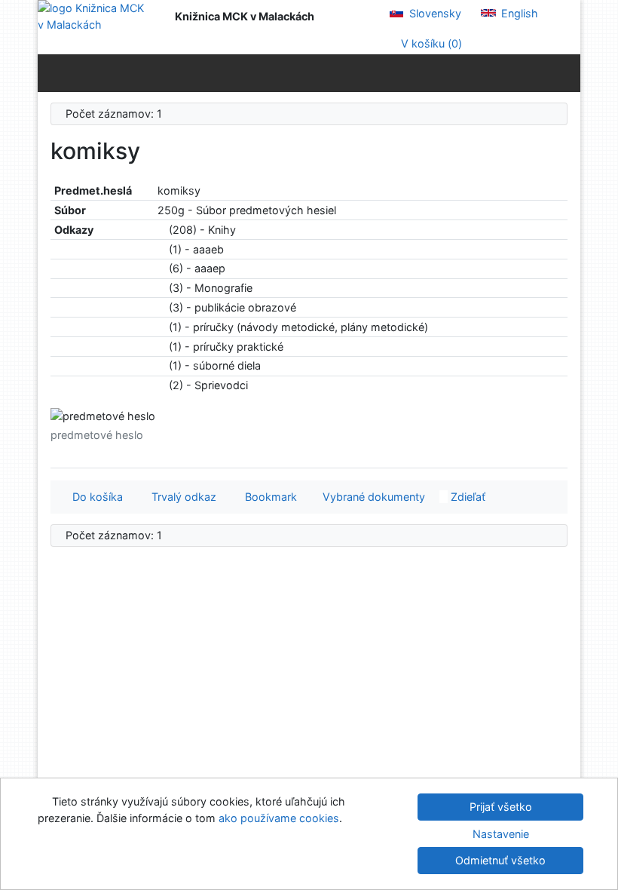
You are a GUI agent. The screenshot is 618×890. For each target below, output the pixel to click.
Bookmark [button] (268, 496)
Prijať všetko (501, 806)
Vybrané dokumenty (372, 496)
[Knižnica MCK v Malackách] (95, 16)
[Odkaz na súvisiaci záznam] (162, 229)
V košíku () (430, 43)
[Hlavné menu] (565, 72)
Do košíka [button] (94, 496)
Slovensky (433, 13)
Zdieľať (466, 496)
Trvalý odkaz (180, 496)
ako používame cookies (279, 818)
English (518, 13)
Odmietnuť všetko (500, 860)
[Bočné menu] (52, 72)
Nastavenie (501, 833)
